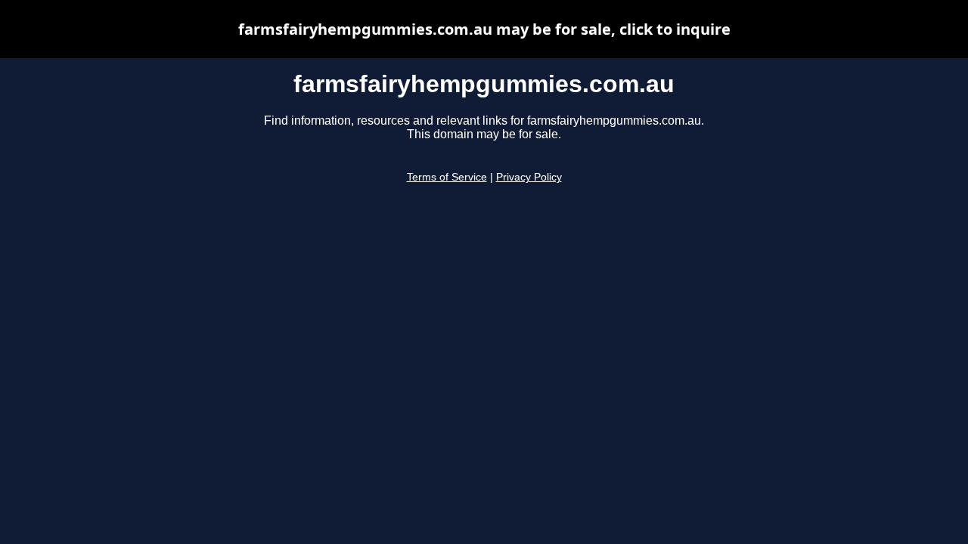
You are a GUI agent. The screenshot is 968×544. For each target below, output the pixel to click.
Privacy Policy (529, 177)
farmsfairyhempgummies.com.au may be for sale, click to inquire (484, 29)
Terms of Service (447, 177)
